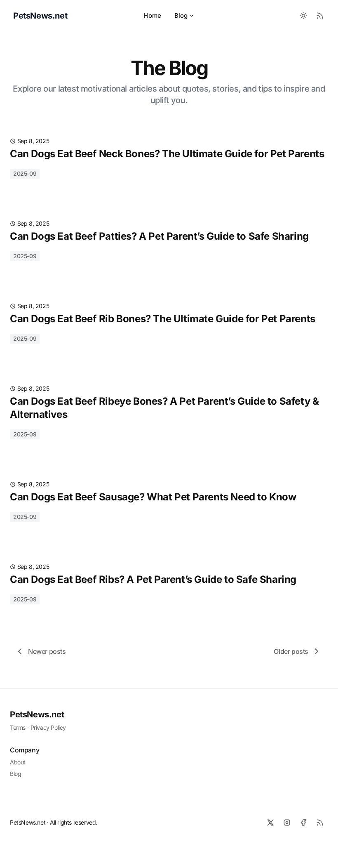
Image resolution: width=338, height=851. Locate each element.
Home (152, 15)
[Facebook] (303, 822)
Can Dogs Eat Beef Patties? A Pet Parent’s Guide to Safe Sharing (159, 236)
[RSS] (320, 822)
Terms (18, 727)
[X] (270, 822)
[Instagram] (287, 822)
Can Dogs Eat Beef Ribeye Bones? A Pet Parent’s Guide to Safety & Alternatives (164, 407)
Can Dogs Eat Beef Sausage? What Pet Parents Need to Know (153, 497)
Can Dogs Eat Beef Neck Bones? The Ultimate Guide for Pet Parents (167, 154)
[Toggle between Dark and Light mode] (303, 15)
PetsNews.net (37, 714)
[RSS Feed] (320, 15)
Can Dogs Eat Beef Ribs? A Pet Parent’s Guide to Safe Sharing (153, 579)
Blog (181, 15)
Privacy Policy (48, 727)
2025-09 (24, 173)
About (18, 762)
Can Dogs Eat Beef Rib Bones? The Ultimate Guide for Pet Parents (162, 319)
